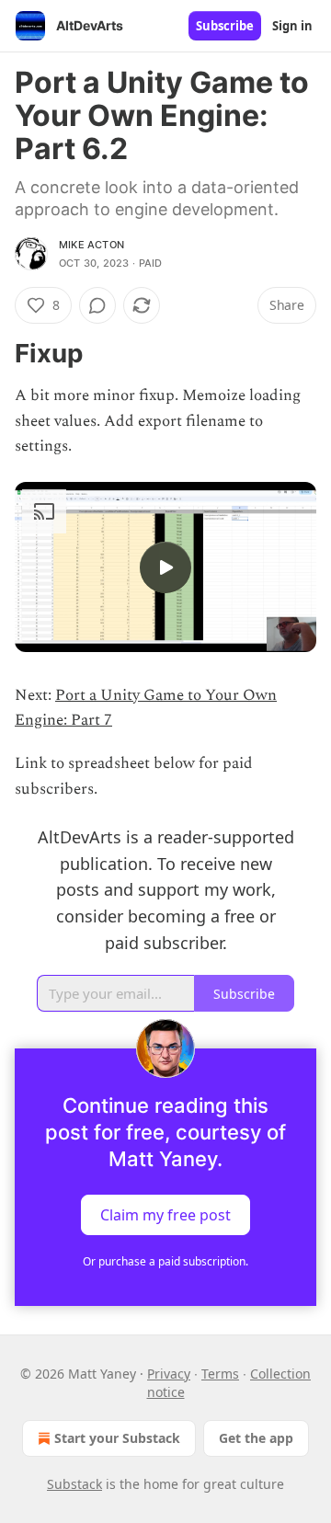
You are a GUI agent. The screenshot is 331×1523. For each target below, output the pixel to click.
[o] (165, 567)
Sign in (292, 25)
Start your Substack (117, 1438)
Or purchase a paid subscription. (165, 1261)
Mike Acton (91, 244)
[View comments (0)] (97, 305)
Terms (220, 1373)
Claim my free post (165, 1214)
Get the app (256, 1438)
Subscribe (225, 25)
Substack (74, 1484)
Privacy (168, 1373)
